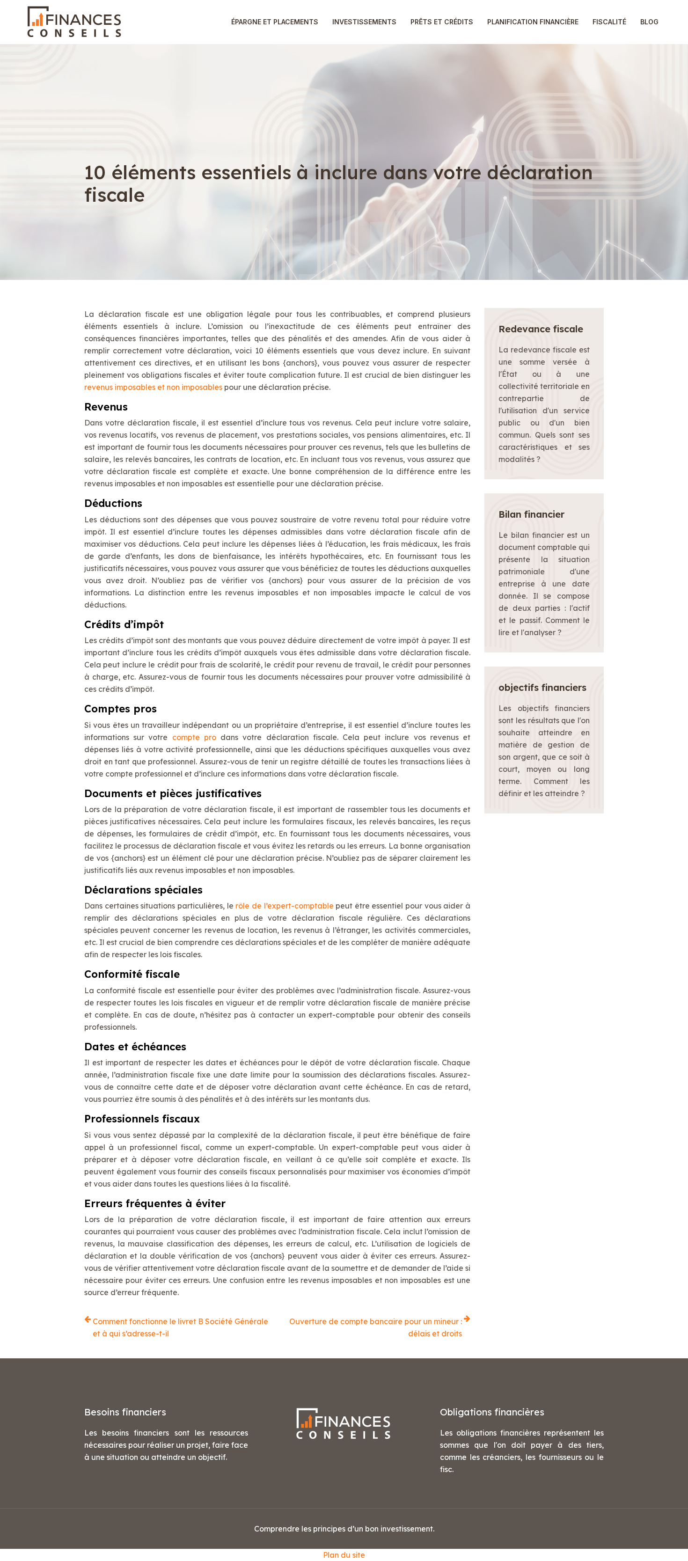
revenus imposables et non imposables (153, 387)
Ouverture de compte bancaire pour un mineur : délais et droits (375, 1327)
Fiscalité (609, 22)
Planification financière (532, 22)
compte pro (194, 737)
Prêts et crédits (441, 22)
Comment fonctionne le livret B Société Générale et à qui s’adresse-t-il (180, 1327)
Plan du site (344, 1555)
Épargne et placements (274, 22)
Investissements (364, 22)
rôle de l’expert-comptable (284, 905)
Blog (649, 22)
